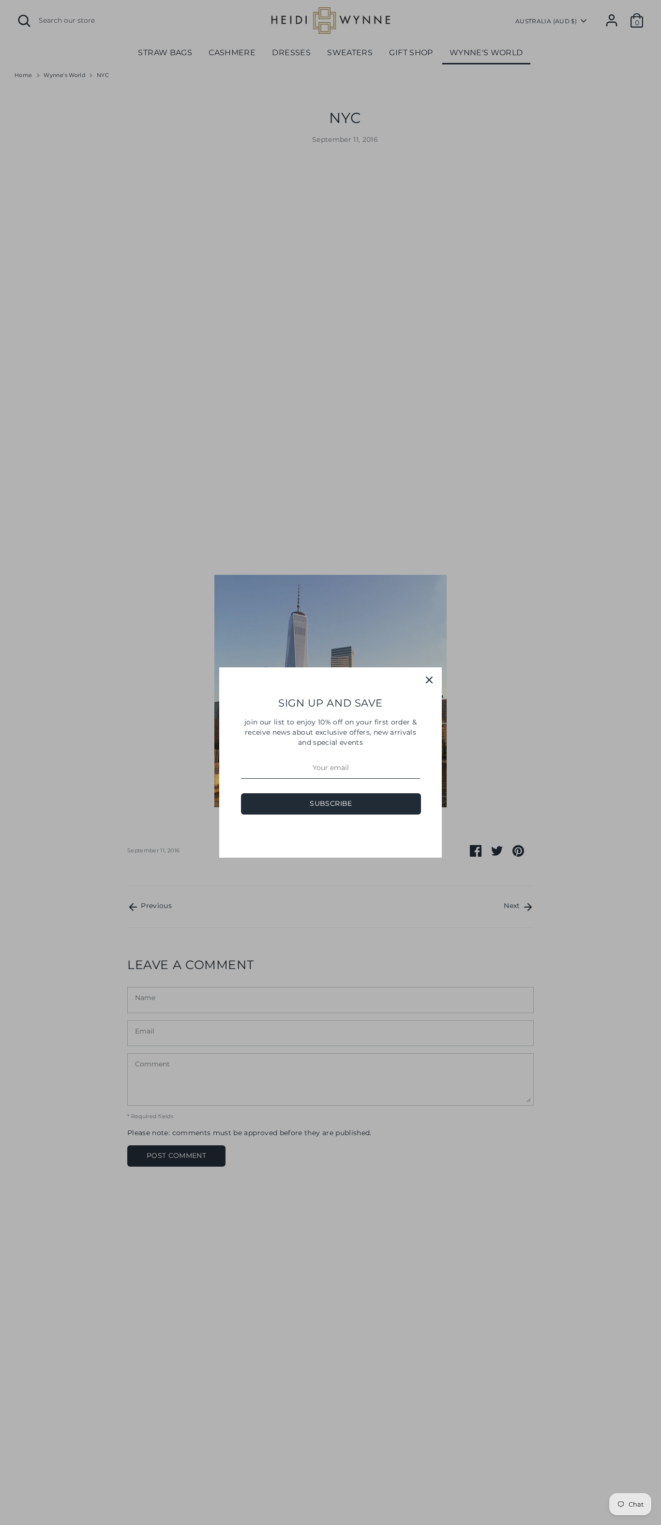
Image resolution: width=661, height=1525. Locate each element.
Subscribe (331, 803)
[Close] (429, 680)
